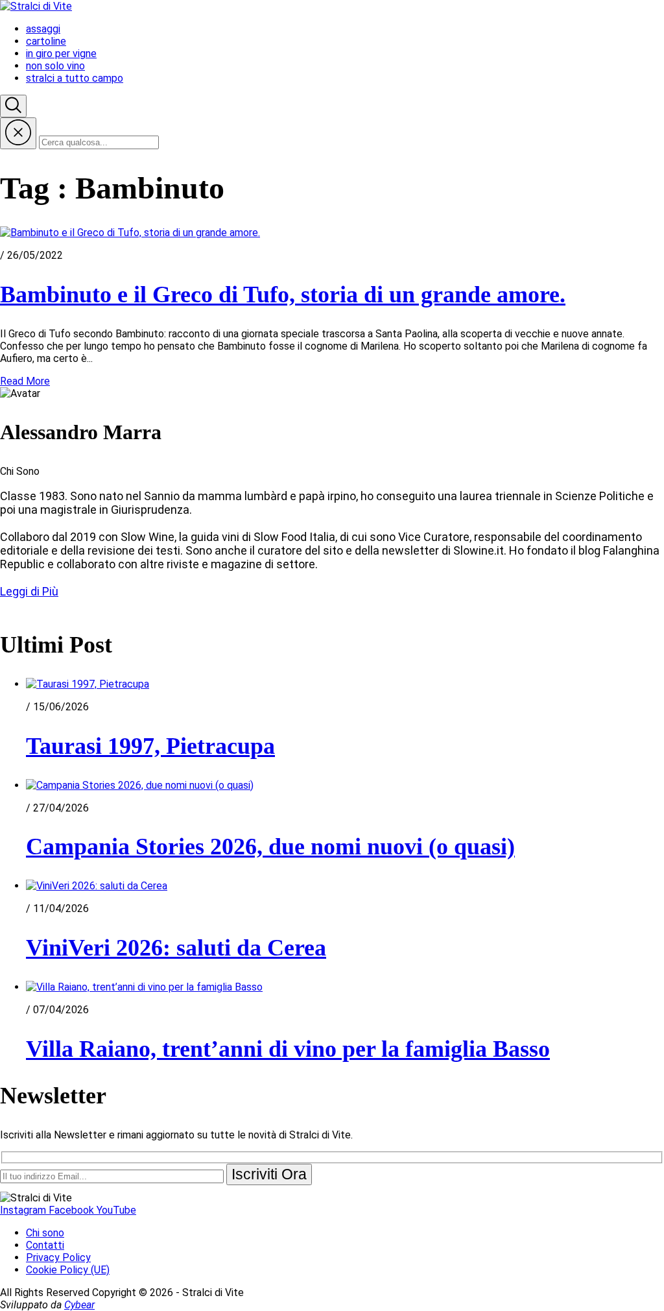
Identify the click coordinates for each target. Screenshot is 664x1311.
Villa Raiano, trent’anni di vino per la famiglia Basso (288, 1049)
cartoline (46, 41)
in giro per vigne (61, 53)
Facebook (73, 1210)
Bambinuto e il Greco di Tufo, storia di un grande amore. (282, 294)
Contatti (45, 1245)
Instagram (24, 1210)
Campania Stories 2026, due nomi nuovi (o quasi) (270, 847)
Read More (25, 381)
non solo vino (55, 66)
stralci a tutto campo (74, 78)
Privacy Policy (58, 1257)
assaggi (43, 29)
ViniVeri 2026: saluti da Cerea (176, 948)
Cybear (79, 1305)
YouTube (116, 1210)
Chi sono (45, 1233)
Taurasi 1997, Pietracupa (150, 746)
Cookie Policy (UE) (68, 1270)
